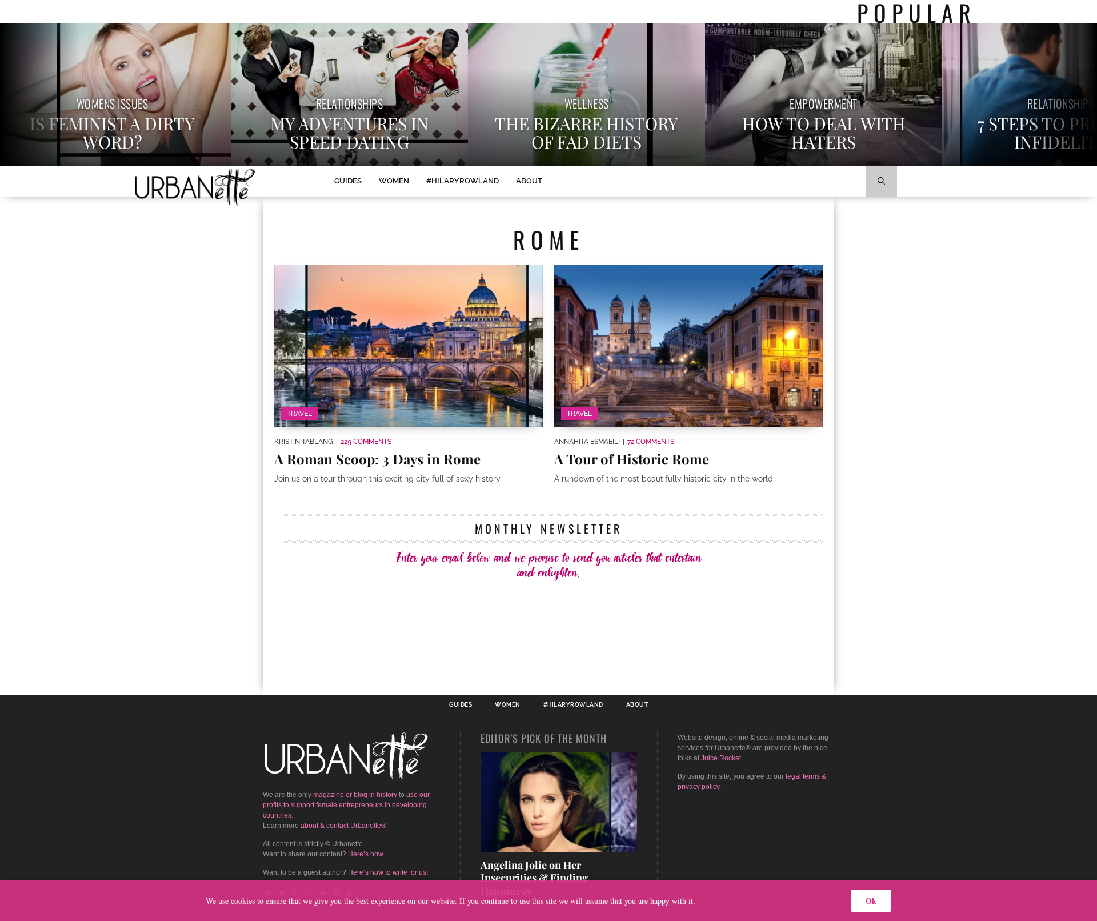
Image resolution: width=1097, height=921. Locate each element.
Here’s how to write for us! (388, 872)
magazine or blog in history (355, 795)
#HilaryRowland (462, 181)
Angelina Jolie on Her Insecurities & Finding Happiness (534, 878)
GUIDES (348, 181)
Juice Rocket (721, 758)
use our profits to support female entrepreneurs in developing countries (346, 805)
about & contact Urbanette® (343, 826)
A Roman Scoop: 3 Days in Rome (377, 459)
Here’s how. (366, 854)
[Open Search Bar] (881, 181)
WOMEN (394, 181)
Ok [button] (871, 901)
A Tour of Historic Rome (631, 459)
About (529, 181)
